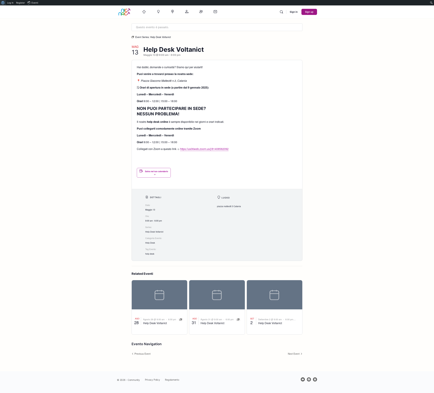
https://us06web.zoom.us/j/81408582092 (204, 149)
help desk (149, 253)
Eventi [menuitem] (35, 2)
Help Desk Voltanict (154, 231)
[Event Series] (181, 320)
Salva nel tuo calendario (156, 171)
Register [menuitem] (20, 2)
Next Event (294, 353)
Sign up (309, 11)
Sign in (294, 11)
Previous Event (142, 353)
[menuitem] (3, 2)
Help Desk (150, 242)
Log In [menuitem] (10, 2)
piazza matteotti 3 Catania (229, 206)
